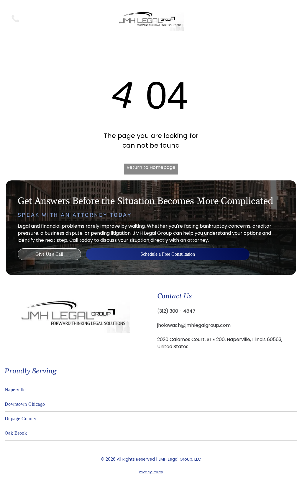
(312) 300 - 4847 (176, 311)
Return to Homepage (151, 167)
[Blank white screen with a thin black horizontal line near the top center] (15, 22)
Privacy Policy (151, 472)
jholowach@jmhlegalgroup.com (194, 325)
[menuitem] (151, 390)
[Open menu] (286, 18)
